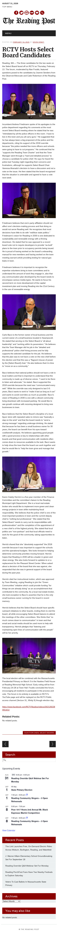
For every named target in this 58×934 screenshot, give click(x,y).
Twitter (21, 13)
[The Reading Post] (29, 24)
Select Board (47, 733)
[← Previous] (5, 744)
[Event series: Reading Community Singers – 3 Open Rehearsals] (27, 795)
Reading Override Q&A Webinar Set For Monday (27, 866)
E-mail (37, 13)
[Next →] (52, 744)
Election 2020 (31, 733)
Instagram (26, 13)
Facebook (16, 13)
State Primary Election (21, 789)
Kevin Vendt (38, 42)
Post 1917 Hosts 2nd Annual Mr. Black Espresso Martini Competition (29, 811)
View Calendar (8, 830)
